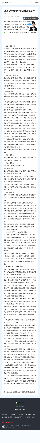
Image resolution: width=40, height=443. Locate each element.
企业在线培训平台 (19, 417)
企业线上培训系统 (7, 417)
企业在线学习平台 (30, 417)
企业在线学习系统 (30, 414)
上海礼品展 (20, 414)
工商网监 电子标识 (9, 427)
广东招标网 (12, 414)
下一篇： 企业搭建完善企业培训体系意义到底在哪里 (19, 392)
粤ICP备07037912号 (7, 422)
